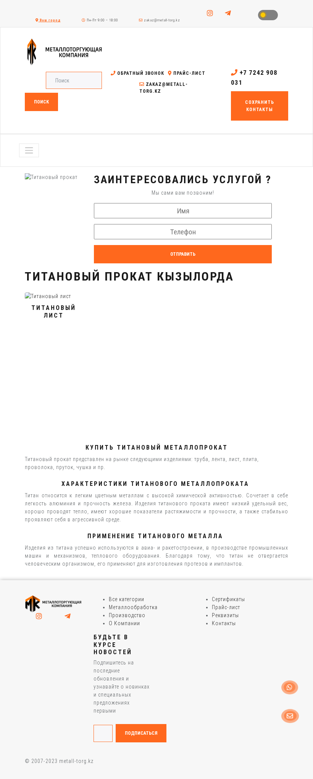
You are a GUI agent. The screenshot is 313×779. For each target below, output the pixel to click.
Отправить (182, 254)
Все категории (126, 599)
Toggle (268, 15)
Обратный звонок (140, 73)
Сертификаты (228, 599)
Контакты (224, 623)
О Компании (124, 623)
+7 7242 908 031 (254, 77)
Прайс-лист (188, 73)
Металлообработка (133, 607)
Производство (127, 615)
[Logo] (53, 603)
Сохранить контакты (259, 106)
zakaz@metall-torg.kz (161, 20)
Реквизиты (225, 615)
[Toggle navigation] (29, 150)
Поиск (41, 102)
